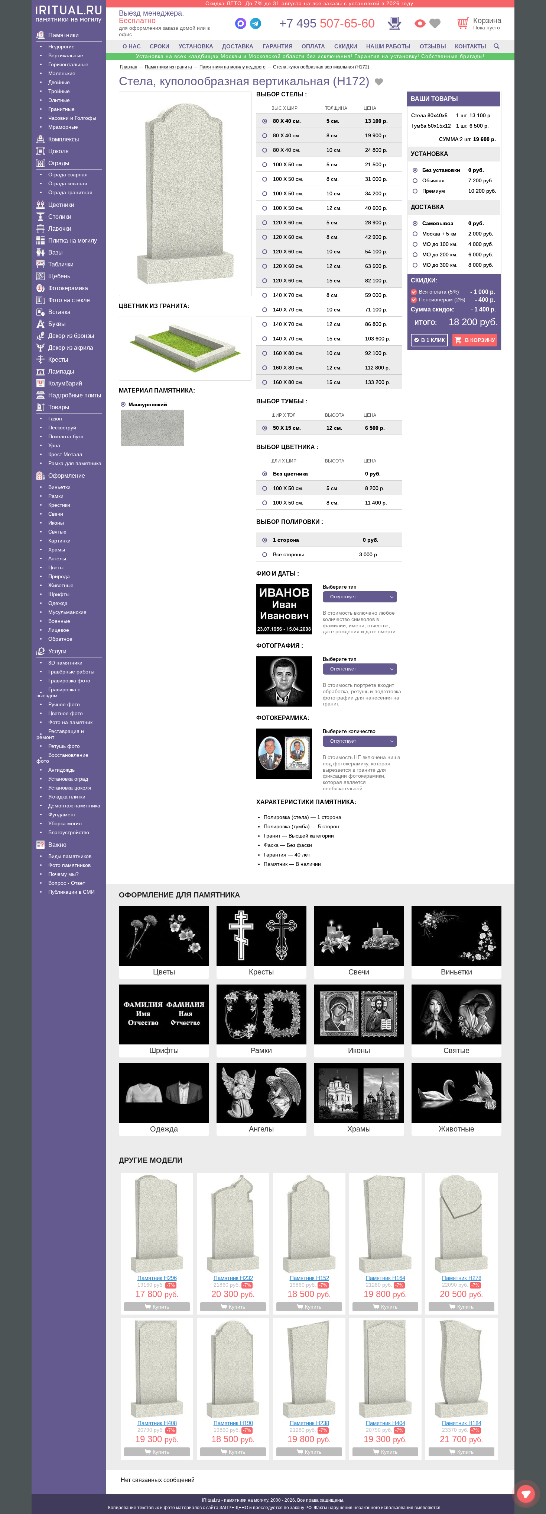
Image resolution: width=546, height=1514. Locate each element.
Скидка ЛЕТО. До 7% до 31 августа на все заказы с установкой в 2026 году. (310, 3)
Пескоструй (62, 427)
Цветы (56, 567)
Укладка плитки (66, 797)
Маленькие (61, 73)
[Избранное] (435, 23)
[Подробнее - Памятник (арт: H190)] (233, 1389)
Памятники (63, 35)
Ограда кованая (67, 183)
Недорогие (61, 46)
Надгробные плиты (74, 395)
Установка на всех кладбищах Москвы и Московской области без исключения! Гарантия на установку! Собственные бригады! (310, 56)
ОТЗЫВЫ (433, 46)
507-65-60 (327, 23)
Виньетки (59, 487)
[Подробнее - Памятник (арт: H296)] (157, 1244)
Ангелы (57, 558)
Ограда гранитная (70, 192)
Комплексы (63, 139)
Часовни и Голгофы (72, 118)
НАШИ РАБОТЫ (388, 46)
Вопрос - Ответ (66, 883)
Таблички (61, 264)
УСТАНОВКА (196, 46)
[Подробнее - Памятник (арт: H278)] (461, 1244)
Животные (61, 585)
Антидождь (61, 770)
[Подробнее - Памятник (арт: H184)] (461, 1389)
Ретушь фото (64, 746)
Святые (57, 532)
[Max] (240, 23)
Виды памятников (69, 856)
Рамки (56, 496)
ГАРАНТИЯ (278, 46)
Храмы (56, 550)
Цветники (61, 205)
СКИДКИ (345, 46)
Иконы (56, 523)
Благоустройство (68, 832)
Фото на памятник (70, 722)
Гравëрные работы (71, 672)
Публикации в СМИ (71, 892)
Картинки (59, 541)
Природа (59, 576)
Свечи (55, 514)
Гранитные (61, 109)
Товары (58, 407)
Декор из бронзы (71, 336)
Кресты (58, 359)
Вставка (59, 312)
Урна (54, 445)
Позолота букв (65, 436)
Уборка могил (65, 823)
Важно (57, 845)
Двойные (59, 82)
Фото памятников (69, 865)
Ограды (58, 163)
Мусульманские (67, 612)
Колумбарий (65, 383)
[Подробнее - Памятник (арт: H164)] (385, 1244)
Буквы (57, 324)
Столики (59, 217)
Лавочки (59, 228)
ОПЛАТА (313, 46)
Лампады (61, 371)
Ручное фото (64, 704)
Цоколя (58, 151)
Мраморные (63, 127)
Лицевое (58, 630)
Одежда (58, 603)
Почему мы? (63, 874)
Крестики (59, 505)
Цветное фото (65, 713)
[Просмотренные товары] (420, 23)
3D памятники (65, 663)
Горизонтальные (68, 64)
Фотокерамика (68, 288)
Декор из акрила (70, 348)
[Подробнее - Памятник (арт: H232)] (233, 1244)
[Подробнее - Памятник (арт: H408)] (157, 1389)
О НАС (132, 46)
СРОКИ (159, 46)
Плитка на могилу (72, 240)
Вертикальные (65, 55)
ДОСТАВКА (237, 46)
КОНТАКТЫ (470, 46)
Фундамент (62, 814)
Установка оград (68, 779)
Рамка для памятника (74, 463)
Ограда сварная (68, 174)
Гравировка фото (69, 681)
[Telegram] (255, 23)
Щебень (59, 276)
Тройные (59, 91)
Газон (55, 419)
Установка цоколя (69, 788)
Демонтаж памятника (74, 806)
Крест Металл (65, 454)
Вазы (55, 252)
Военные (59, 621)
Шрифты (58, 594)
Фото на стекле (69, 300)
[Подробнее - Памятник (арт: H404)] (385, 1389)
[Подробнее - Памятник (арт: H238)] (309, 1389)
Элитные (59, 100)
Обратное (60, 639)
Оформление (66, 476)
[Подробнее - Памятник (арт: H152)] (309, 1244)
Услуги (57, 651)
